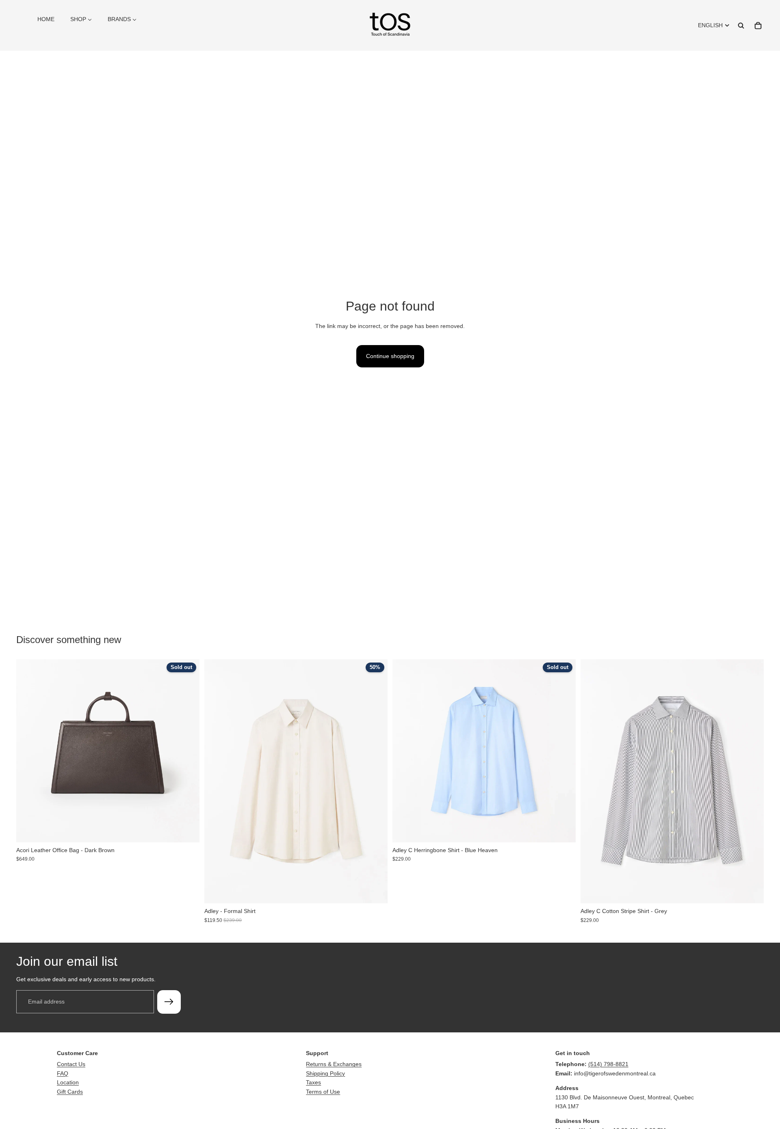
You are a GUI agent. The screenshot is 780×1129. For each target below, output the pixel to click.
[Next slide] (187, 751)
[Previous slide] (28, 751)
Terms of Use (323, 1091)
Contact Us (71, 1064)
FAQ (62, 1073)
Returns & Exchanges (334, 1064)
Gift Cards (70, 1091)
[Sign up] (169, 1002)
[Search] (741, 26)
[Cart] (758, 26)
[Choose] (375, 890)
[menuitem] (46, 19)
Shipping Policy (325, 1073)
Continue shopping (390, 356)
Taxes (313, 1082)
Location (68, 1082)
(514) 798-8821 (608, 1064)
